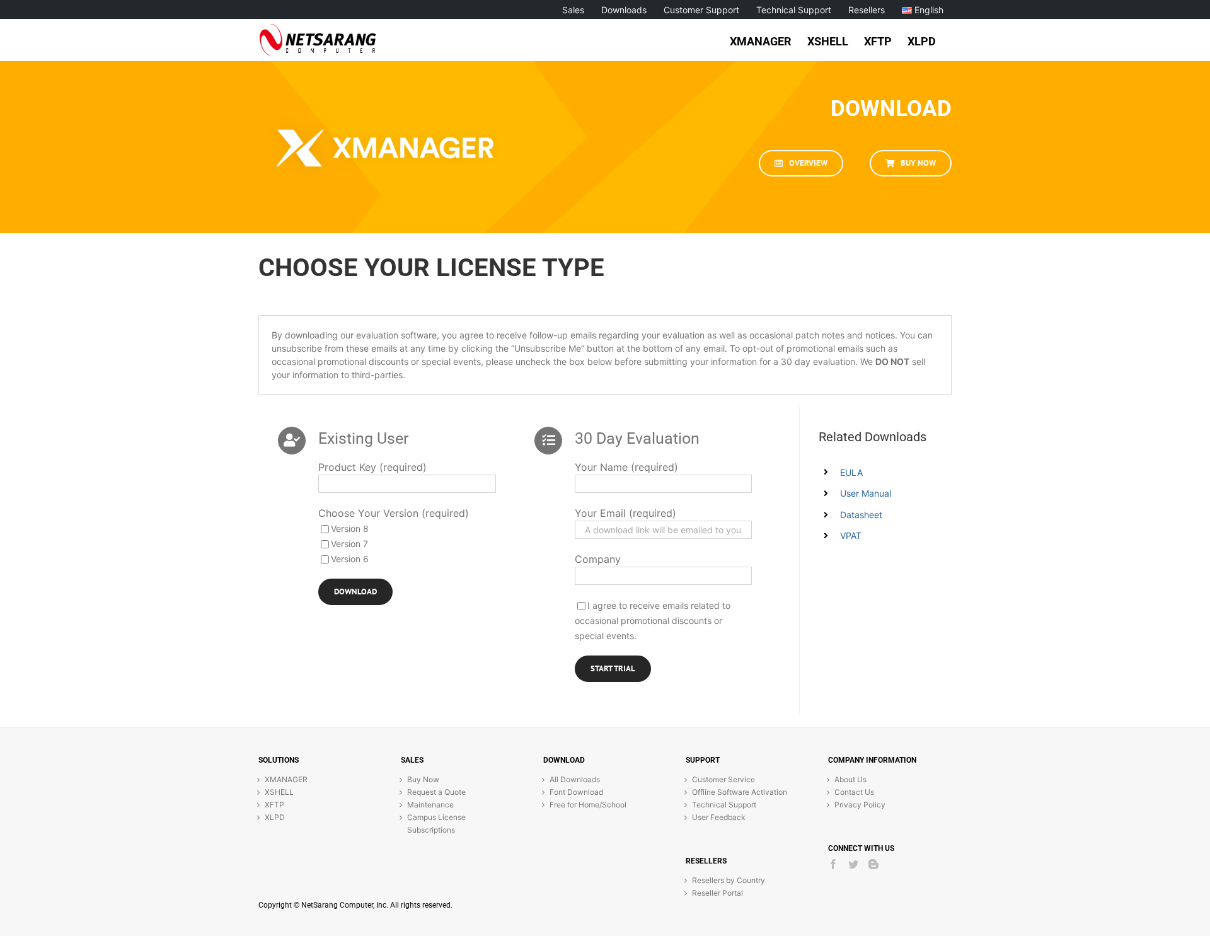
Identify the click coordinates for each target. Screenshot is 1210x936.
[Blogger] (873, 864)
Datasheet (861, 514)
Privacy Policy (859, 804)
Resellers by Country (728, 880)
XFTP (274, 804)
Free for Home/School (588, 804)
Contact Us (854, 792)
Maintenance (430, 804)
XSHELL (279, 792)
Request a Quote (436, 792)
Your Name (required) (626, 467)
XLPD (275, 817)
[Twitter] (853, 864)
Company (598, 559)
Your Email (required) (625, 513)
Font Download (576, 792)
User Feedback (719, 817)
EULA (851, 472)
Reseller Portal (717, 893)
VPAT (850, 535)
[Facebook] (833, 864)
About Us (850, 779)
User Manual (865, 493)
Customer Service (723, 779)
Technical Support (724, 804)
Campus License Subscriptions (436, 823)
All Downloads (575, 779)
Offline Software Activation (739, 792)
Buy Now (423, 779)
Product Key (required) (372, 467)
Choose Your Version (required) (393, 513)
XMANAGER (286, 779)
